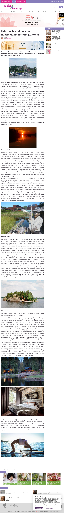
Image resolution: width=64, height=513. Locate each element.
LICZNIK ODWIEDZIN (21, 1)
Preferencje (57, 508)
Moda (22, 12)
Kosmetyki (41, 12)
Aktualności (49, 28)
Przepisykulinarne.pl (53, 511)
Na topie (56, 12)
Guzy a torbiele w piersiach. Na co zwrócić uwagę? (56, 49)
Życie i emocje (33, 12)
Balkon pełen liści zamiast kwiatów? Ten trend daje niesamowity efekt (37, 483)
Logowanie (60, 1)
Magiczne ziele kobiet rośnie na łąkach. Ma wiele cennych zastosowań (53, 483)
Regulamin (19, 511)
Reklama (37, 511)
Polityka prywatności (26, 511)
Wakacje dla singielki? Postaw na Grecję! (8, 469)
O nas (15, 511)
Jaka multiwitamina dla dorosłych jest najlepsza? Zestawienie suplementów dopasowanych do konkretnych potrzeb (56, 38)
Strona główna (10, 511)
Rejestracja (54, 1)
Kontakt (33, 511)
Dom (27, 12)
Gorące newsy (48, 12)
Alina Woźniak (8, 38)
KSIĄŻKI (14, 1)
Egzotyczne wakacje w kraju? (38, 469)
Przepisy (18, 12)
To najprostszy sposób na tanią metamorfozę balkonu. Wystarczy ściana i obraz (24, 483)
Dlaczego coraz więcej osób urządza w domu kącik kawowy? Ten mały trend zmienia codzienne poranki (56, 32)
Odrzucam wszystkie (49, 508)
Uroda (3, 12)
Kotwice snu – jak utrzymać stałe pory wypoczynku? (9, 484)
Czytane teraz (4, 488)
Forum (61, 12)
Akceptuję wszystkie (39, 508)
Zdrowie (8, 12)
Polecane (3, 472)
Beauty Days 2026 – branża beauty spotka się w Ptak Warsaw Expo (56, 44)
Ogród (13, 12)
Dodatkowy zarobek (44, 511)
